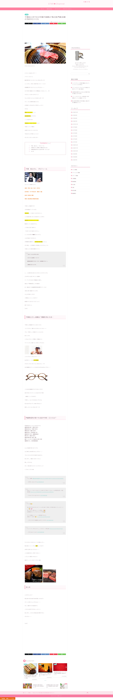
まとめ (32, 151)
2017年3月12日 (40, 482)
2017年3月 (74, 136)
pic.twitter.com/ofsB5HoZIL (48, 492)
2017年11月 (75, 124)
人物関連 (26, 14)
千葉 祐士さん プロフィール (37, 145)
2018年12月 (75, 112)
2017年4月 (74, 133)
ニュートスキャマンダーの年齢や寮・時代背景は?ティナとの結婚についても (80, 97)
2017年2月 (74, 139)
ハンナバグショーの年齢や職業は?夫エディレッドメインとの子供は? (81, 84)
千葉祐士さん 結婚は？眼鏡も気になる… (39, 147)
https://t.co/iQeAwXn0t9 (35, 492)
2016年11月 (75, 148)
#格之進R (38, 478)
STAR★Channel (56, 4)
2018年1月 (74, 121)
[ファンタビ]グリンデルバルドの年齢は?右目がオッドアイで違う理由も (81, 88)
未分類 (73, 184)
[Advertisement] (45, 34)
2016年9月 (74, 154)
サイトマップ (57, 8)
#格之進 (34, 478)
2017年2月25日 (50, 520)
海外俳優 (74, 190)
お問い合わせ (49, 8)
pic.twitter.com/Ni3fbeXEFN (57, 478)
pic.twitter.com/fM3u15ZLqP (44, 516)
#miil (61, 528)
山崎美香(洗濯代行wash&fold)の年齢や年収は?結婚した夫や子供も (81, 92)
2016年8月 (74, 157)
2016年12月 (75, 145)
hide (49, 143)
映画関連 (74, 181)
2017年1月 (74, 142)
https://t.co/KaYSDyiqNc (45, 478)
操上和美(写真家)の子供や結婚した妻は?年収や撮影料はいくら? (80, 101)
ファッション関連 (76, 172)
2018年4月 (74, 118)
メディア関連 (75, 175)
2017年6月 (74, 127)
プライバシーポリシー (67, 8)
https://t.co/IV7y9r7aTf (54, 528)
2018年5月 (74, 115)
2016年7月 (74, 160)
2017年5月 (74, 130)
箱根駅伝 (74, 193)
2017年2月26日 (43, 495)
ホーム (42, 8)
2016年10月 (75, 151)
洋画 (73, 187)
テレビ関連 (74, 169)
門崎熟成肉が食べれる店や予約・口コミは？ (40, 149)
